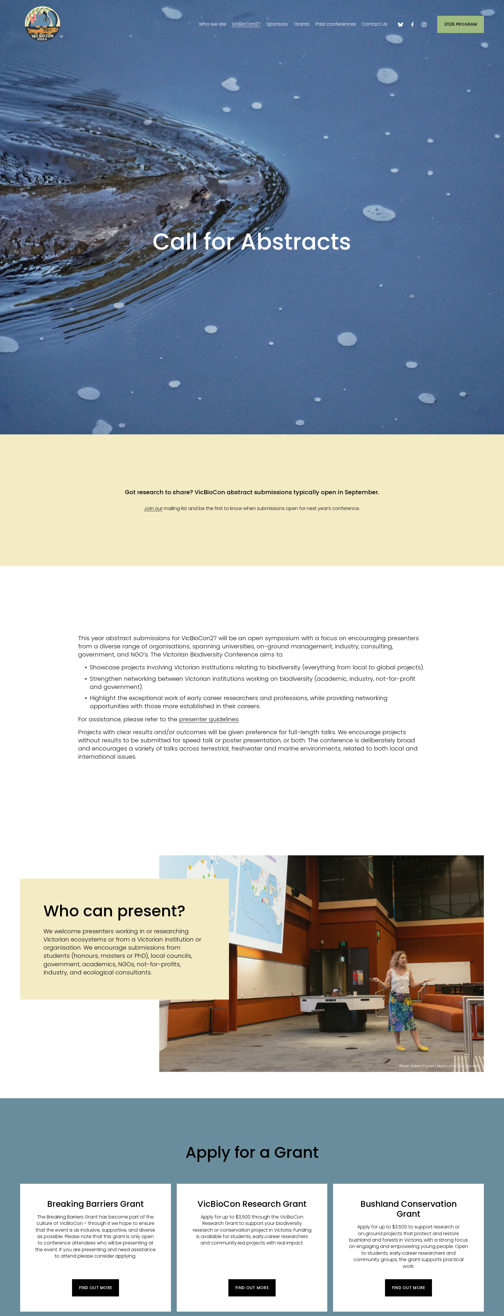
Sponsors (277, 24)
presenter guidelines (209, 719)
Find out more (95, 1288)
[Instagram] (424, 24)
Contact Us (374, 24)
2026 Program (460, 24)
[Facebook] (412, 24)
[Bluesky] (400, 24)
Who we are (212, 24)
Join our (153, 508)
